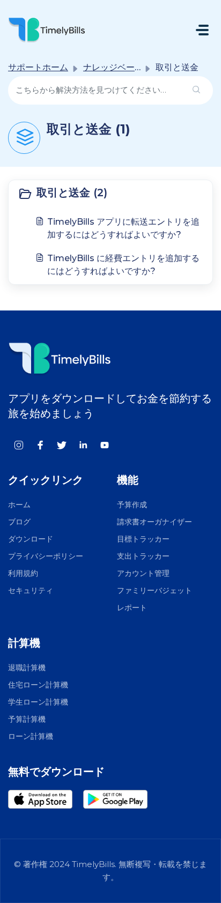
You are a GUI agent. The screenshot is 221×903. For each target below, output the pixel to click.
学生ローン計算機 (38, 702)
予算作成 (132, 504)
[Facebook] (40, 444)
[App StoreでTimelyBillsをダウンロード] (45, 799)
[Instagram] (19, 444)
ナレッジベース (113, 67)
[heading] (110, 193)
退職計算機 (27, 667)
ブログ (19, 522)
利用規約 (23, 573)
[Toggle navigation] (202, 30)
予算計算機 (27, 719)
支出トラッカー (143, 556)
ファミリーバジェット (154, 590)
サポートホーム (38, 67)
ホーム (19, 504)
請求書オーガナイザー (154, 522)
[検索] (196, 90)
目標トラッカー (143, 539)
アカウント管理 (143, 573)
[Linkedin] (83, 444)
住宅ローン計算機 (38, 685)
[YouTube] (104, 444)
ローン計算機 (30, 736)
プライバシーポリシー (45, 556)
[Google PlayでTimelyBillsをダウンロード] (120, 799)
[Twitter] (61, 444)
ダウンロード (30, 539)
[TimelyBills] (46, 30)
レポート (132, 607)
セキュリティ (30, 590)
